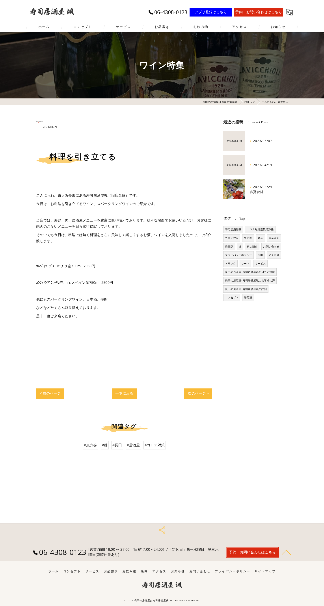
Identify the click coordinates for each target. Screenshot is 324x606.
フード (245, 263)
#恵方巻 (90, 445)
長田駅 (229, 246)
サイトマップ (265, 571)
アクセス (273, 255)
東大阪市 (252, 246)
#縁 (105, 445)
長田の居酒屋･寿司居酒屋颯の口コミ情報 (250, 272)
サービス (260, 263)
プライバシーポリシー (238, 255)
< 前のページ (50, 393)
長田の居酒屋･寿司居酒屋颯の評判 (246, 289)
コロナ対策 (231, 238)
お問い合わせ (271, 246)
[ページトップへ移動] (286, 552)
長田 (260, 255)
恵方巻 (248, 238)
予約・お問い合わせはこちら (258, 11)
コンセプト (231, 297)
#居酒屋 (133, 445)
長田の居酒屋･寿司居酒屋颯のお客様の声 (250, 280)
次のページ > (198, 393)
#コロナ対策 (155, 445)
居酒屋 (248, 297)
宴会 (260, 238)
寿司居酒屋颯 (233, 229)
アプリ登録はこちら (211, 11)
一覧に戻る (124, 393)
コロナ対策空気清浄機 (260, 229)
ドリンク (230, 263)
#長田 (117, 445)
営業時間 (274, 238)
